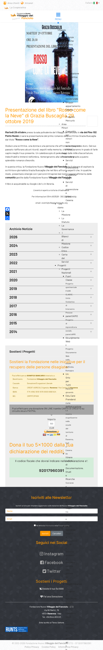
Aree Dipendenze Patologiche (68, 37)
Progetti (62, 265)
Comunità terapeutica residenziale (72, 95)
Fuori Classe (71, 294)
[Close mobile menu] (58, 22)
